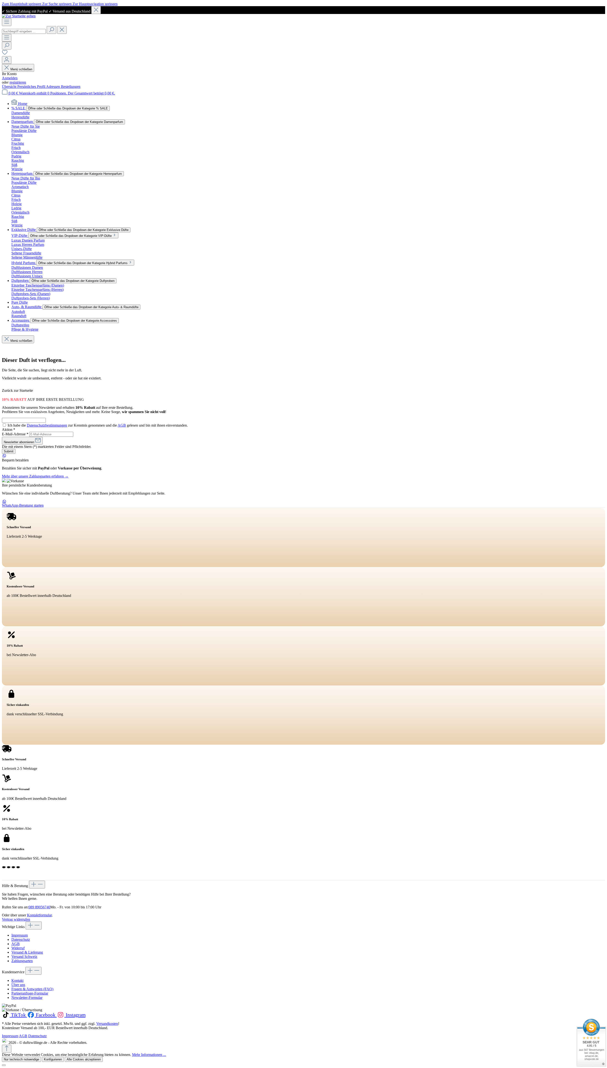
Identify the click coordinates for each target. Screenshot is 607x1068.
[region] (303, 10)
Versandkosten (107, 1024)
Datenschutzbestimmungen (47, 425)
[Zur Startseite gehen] (19, 16)
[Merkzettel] (5, 54)
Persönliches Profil (31, 87)
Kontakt (17, 980)
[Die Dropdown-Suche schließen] (62, 30)
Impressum (19, 935)
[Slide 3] (13, 867)
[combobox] (24, 31)
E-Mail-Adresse (15, 434)
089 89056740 (39, 907)
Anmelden (10, 78)
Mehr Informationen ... (149, 1055)
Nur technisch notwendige (21, 1059)
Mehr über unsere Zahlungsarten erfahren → (35, 476)
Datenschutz (20, 939)
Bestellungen (70, 87)
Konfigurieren (53, 1059)
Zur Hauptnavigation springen (95, 4)
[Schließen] (96, 10)
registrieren (17, 82)
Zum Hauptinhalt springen (22, 4)
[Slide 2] (8, 867)
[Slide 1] (4, 867)
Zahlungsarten (22, 961)
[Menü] (6, 22)
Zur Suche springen (57, 4)
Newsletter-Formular (26, 998)
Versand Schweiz (24, 957)
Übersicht (9, 87)
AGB (122, 425)
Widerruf (18, 948)
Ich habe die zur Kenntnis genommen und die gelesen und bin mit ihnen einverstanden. (98, 425)
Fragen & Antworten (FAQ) (32, 989)
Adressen (53, 87)
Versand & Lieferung (27, 952)
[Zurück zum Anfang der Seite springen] (6, 1049)
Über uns (18, 985)
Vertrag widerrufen (16, 919)
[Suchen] (51, 30)
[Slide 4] (18, 867)
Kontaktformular (39, 915)
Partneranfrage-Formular (29, 993)
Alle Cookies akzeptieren (84, 1059)
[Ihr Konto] (6, 60)
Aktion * (8, 430)
